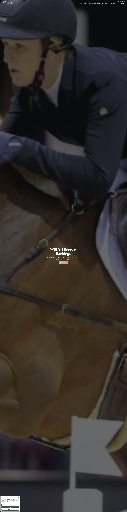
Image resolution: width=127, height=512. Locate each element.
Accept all (10, 507)
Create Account (123, 1)
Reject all (10, 504)
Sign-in (120, 1)
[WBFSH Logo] (7, 4)
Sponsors (122, 3)
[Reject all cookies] (18, 497)
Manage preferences (10, 509)
